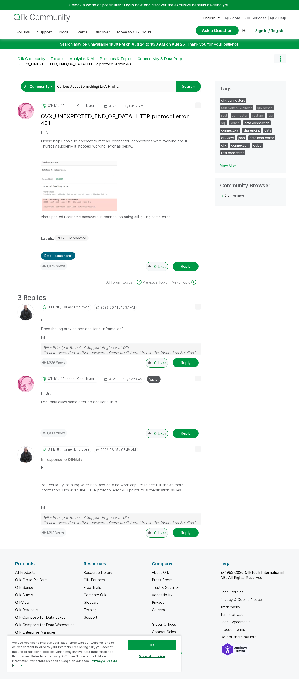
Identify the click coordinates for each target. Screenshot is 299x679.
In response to (62, 459)
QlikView (22, 602)
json (241, 138)
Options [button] (280, 58)
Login (129, 5)
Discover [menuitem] (102, 32)
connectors (230, 130)
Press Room (162, 580)
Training (90, 609)
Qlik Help (278, 18)
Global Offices (164, 624)
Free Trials (92, 587)
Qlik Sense (24, 587)
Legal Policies (231, 592)
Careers (158, 609)
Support (90, 617)
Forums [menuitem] (23, 32)
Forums (57, 58)
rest (224, 115)
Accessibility (162, 594)
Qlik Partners (94, 580)
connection (240, 145)
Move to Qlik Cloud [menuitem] (134, 32)
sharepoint (251, 130)
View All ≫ (228, 166)
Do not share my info (239, 637)
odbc (257, 145)
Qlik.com (232, 18)
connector (240, 115)
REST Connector (71, 238)
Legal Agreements (235, 622)
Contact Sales (164, 631)
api (270, 115)
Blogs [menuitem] (63, 32)
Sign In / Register (270, 30)
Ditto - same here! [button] (58, 256)
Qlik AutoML (25, 594)
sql (223, 123)
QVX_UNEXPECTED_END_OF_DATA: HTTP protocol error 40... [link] (78, 64)
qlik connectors (233, 100)
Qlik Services (255, 18)
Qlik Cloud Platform (31, 580)
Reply (186, 266)
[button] (198, 105)
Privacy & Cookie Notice (241, 599)
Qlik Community (31, 58)
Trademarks (230, 607)
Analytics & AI (82, 58)
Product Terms (232, 629)
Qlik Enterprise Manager (35, 632)
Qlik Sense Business (236, 108)
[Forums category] (222, 196)
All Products (25, 572)
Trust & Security (165, 587)
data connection (256, 123)
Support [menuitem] (44, 32)
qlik (224, 145)
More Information (152, 656)
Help (246, 30)
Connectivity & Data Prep (160, 58)
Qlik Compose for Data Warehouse (45, 624)
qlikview (227, 138)
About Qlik (160, 572)
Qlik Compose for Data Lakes (40, 617)
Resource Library (98, 572)
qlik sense (265, 108)
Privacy (158, 602)
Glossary (91, 602)
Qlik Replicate (26, 609)
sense (235, 123)
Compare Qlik (95, 594)
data (267, 130)
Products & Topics (116, 58)
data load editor (261, 138)
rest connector (232, 153)
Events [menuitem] (81, 32)
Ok (152, 645)
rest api (258, 115)
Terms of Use (231, 614)
